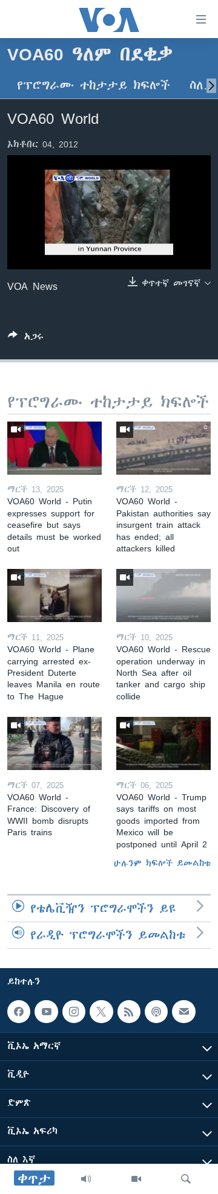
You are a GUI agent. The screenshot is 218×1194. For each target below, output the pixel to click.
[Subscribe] (183, 1011)
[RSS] (128, 1011)
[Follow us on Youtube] (46, 1011)
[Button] (26, 338)
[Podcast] (156, 1011)
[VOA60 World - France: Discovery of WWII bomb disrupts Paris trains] (54, 743)
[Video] (136, 1179)
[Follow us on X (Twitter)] (101, 1011)
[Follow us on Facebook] (18, 1011)
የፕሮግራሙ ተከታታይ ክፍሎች (93, 85)
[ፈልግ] (186, 1179)
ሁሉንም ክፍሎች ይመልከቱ (162, 863)
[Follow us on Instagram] (73, 1011)
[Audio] (86, 1179)
